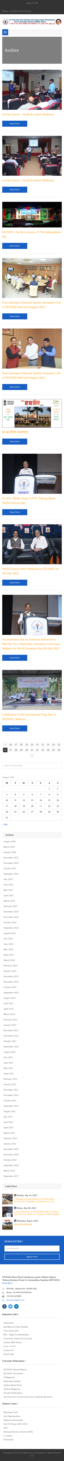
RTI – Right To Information (16, 1334)
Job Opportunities (12, 1416)
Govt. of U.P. (10, 1346)
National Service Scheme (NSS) (18, 1432)
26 (5, 750)
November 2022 (11, 1036)
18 (21, 744)
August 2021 (10, 1111)
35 (53, 750)
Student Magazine (12, 1389)
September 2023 (11, 992)
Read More (7, 1283)
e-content (8, 1435)
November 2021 (11, 1095)
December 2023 (11, 976)
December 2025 (11, 857)
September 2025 (11, 874)
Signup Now (32, 1257)
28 (16, 750)
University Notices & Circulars (18, 1338)
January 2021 (10, 1144)
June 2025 (8, 884)
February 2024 (10, 965)
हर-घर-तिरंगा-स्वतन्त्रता (15, 432)
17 (16, 744)
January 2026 (10, 852)
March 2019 (9, 1171)
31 (32, 750)
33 (43, 750)
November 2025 (11, 863)
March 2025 (9, 901)
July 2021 (8, 1117)
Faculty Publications (13, 1393)
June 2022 (8, 1063)
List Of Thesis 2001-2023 (15, 1424)
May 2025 (8, 890)
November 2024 (11, 917)
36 (59, 750)
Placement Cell (10, 1412)
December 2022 (11, 1030)
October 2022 (10, 1041)
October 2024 (10, 922)
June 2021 (8, 1122)
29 (21, 750)
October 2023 (10, 987)
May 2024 (8, 949)
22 (43, 744)
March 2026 (9, 847)
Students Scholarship (13, 1420)
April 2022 (9, 1073)
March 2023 (9, 1014)
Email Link (9, 1354)
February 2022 (10, 1079)
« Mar (5, 824)
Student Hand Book (13, 1385)
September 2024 (11, 928)
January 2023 (10, 1025)
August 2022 (10, 1052)
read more (15, 123)
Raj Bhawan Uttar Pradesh (16, 1327)
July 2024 (8, 938)
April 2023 (9, 1009)
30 (26, 750)
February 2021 (10, 1138)
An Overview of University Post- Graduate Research (28, 1397)
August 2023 (10, 998)
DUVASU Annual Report (15, 1369)
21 (37, 744)
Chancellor (9, 1323)
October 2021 (10, 1100)
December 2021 (11, 1090)
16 (10, 744)
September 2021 (11, 1106)
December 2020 (11, 1149)
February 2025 (10, 906)
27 (10, 750)
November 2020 (11, 1154)
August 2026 (10, 841)
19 (26, 744)
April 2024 (9, 955)
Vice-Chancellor (11, 1331)
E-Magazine (9, 1377)
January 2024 (10, 971)
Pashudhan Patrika (12, 1381)
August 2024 (10, 933)
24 (53, 744)
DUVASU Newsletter (13, 1373)
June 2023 (8, 1003)
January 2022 (10, 1084)
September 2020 (11, 1165)
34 (48, 750)
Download (8, 1439)
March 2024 (9, 960)
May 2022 (8, 1068)
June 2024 (8, 944)
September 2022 (11, 1046)
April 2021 (9, 1127)
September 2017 (11, 1176)
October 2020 (10, 1160)
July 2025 (8, 879)
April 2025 (9, 895)
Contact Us (9, 1350)
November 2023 (11, 982)
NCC (6, 1428)
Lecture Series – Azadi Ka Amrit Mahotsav (28, 114)
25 (59, 744)
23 (48, 744)
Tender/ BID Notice (13, 1342)
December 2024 (11, 911)
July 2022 (8, 1057)
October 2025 (10, 868)
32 (37, 750)
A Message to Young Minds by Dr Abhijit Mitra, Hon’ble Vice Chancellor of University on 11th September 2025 (34, 1200)
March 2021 (9, 1133)
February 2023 (10, 1019)
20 (32, 744)
